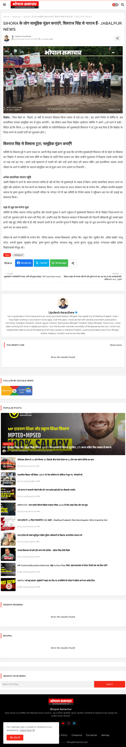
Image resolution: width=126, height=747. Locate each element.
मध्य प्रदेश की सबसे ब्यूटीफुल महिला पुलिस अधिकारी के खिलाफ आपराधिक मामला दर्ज (50, 535)
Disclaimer (91, 735)
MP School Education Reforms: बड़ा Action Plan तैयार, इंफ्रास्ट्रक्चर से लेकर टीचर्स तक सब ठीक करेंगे (62, 565)
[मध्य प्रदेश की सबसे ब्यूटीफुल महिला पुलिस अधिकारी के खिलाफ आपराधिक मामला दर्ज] (8, 539)
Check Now (26, 730)
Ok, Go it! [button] (15, 737)
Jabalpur (16, 16)
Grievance (76, 735)
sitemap (105, 735)
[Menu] (4, 4)
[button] (115, 4)
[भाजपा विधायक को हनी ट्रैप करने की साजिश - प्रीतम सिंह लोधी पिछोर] (8, 554)
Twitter (43, 263)
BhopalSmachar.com (77, 742)
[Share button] (73, 263)
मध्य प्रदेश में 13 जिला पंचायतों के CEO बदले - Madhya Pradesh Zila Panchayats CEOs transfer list (62, 520)
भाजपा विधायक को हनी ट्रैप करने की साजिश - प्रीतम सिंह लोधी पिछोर (44, 550)
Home (6, 16)
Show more (116, 345)
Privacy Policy (60, 735)
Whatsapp (60, 263)
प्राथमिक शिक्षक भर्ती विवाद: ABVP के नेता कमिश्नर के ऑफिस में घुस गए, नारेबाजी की (50, 475)
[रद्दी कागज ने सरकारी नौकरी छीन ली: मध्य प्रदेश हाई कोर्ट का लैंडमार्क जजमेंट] (8, 493)
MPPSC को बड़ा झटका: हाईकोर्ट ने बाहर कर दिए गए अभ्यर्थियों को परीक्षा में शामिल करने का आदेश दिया (56, 580)
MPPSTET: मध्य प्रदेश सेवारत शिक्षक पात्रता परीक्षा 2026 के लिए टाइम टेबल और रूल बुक (53, 505)
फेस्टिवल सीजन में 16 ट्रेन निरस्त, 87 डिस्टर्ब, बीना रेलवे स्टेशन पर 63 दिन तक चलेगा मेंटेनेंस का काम (56, 459)
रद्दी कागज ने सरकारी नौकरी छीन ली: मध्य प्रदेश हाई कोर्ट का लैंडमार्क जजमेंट (46, 490)
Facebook (26, 263)
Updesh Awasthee (61, 312)
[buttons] (63, 723)
